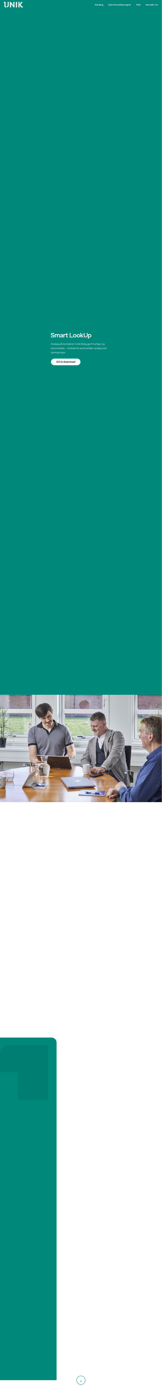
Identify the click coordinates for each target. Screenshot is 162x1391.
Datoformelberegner (119, 4)
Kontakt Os (152, 4)
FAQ (138, 4)
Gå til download (65, 362)
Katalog (99, 4)
